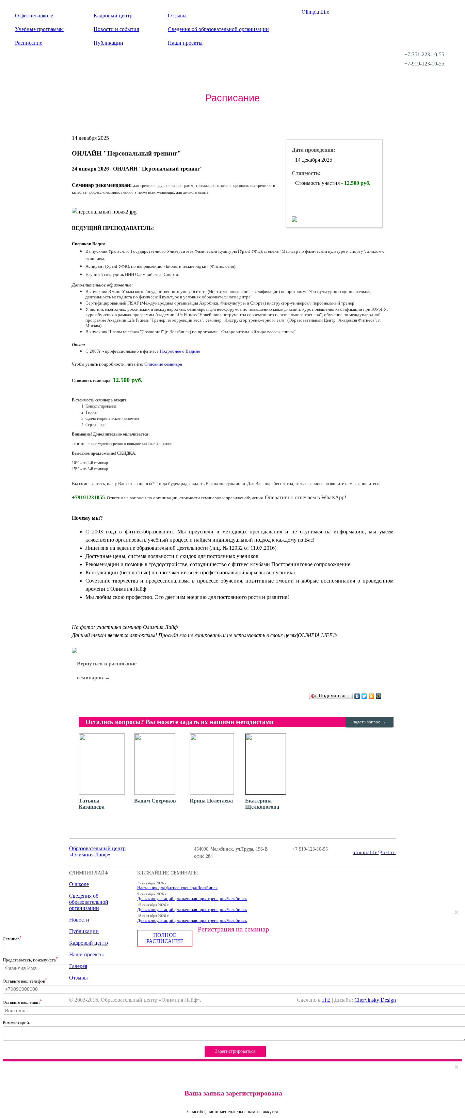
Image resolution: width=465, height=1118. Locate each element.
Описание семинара (163, 364)
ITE (326, 1000)
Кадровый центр (113, 15)
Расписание (28, 43)
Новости (79, 920)
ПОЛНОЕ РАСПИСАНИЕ (164, 938)
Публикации (108, 43)
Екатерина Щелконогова (262, 804)
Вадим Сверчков (155, 801)
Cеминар (12, 938)
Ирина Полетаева (211, 801)
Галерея (78, 966)
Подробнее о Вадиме (180, 351)
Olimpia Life (315, 12)
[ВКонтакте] (357, 696)
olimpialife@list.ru (374, 852)
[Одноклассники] (371, 696)
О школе (79, 884)
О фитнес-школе (34, 15)
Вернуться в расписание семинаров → (107, 670)
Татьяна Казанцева (92, 804)
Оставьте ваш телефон (25, 980)
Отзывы (177, 15)
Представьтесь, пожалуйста (30, 959)
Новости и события (116, 29)
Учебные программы (39, 29)
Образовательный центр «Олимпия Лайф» (97, 851)
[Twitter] (364, 696)
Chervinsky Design (375, 1000)
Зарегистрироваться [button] (235, 1051)
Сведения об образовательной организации (218, 29)
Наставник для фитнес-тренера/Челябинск (177, 887)
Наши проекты (185, 43)
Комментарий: (16, 1022)
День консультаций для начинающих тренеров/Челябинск (192, 898)
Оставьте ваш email (22, 1002)
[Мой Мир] (378, 696)
